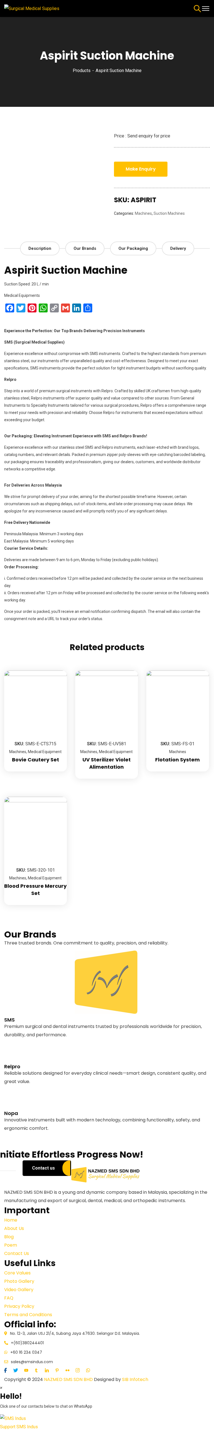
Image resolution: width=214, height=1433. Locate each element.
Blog (9, 1237)
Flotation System (177, 759)
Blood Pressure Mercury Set (35, 889)
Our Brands (85, 248)
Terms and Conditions (28, 1314)
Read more (55, 670)
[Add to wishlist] (55, 684)
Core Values (17, 1273)
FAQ (8, 1298)
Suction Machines (169, 213)
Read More (15, 1051)
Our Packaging (133, 248)
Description (39, 248)
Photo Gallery (19, 1281)
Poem (10, 1245)
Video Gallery (18, 1289)
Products (82, 70)
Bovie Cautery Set (35, 759)
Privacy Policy (19, 1306)
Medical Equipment (45, 751)
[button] (107, 1422)
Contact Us (16, 1253)
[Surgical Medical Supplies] (31, 8)
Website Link (17, 1043)
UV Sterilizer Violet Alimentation (106, 763)
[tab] (40, 248)
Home (10, 1220)
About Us (14, 1228)
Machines (143, 213)
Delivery (178, 248)
